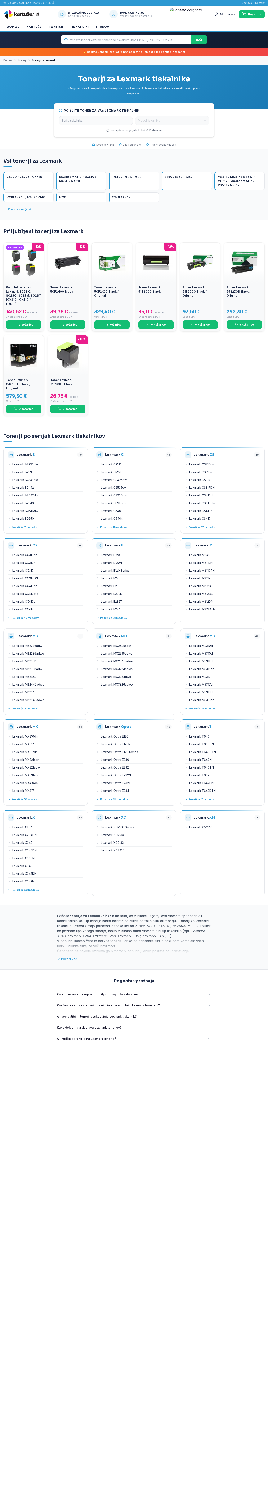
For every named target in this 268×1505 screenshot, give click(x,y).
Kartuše (34, 27)
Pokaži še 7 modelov (201, 799)
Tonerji (55, 27)
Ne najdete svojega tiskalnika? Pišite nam (136, 130)
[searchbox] (126, 39)
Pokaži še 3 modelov (25, 708)
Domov (13, 27)
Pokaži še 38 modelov (202, 708)
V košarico (26, 324)
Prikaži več (69, 959)
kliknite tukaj (77, 946)
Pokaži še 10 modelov (113, 527)
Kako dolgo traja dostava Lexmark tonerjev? (89, 1027)
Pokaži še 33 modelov (25, 889)
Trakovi (102, 27)
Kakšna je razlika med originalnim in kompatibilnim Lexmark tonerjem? (108, 1005)
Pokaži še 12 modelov (202, 527)
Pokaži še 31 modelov (113, 617)
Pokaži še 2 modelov (25, 527)
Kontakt (260, 2)
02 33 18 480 (16, 2)
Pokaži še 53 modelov (25, 799)
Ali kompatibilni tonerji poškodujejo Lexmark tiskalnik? (97, 1016)
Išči (199, 39)
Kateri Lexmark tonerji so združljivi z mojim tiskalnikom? (97, 994)
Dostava (247, 2)
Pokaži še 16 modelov (25, 617)
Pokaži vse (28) (19, 209)
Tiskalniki (79, 27)
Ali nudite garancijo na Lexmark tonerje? (86, 1038)
